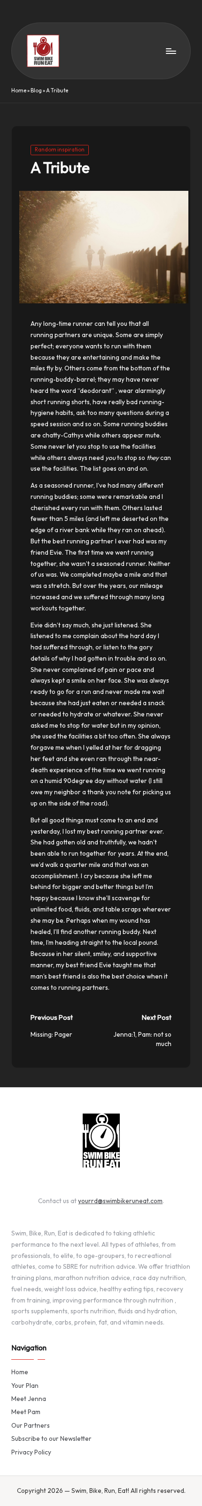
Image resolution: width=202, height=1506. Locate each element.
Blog (36, 90)
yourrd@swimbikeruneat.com (120, 1201)
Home (18, 90)
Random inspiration (60, 149)
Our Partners (30, 1425)
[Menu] (170, 50)
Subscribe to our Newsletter (51, 1438)
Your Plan (25, 1385)
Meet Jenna (28, 1398)
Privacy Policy (31, 1452)
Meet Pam (25, 1412)
